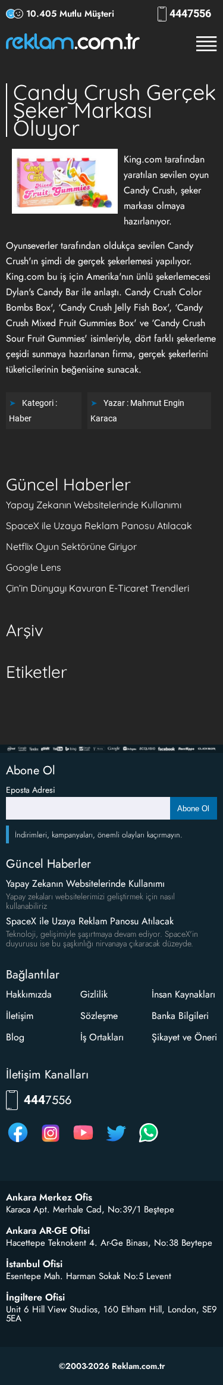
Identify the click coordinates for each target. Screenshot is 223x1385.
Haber (20, 418)
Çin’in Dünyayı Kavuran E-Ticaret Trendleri (97, 588)
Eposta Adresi (30, 790)
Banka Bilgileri (180, 1016)
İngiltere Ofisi (35, 1297)
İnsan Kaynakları (183, 994)
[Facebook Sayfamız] (18, 1142)
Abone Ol (193, 808)
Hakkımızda (29, 994)
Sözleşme (99, 1016)
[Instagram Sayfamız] (50, 1142)
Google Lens (33, 567)
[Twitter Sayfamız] (116, 1142)
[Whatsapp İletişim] (149, 1142)
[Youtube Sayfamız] (83, 1142)
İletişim (19, 1016)
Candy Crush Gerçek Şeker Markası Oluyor (114, 110)
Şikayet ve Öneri (184, 1037)
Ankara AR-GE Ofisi (48, 1231)
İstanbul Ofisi (34, 1264)
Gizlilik (94, 994)
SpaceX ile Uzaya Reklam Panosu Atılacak (99, 526)
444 (190, 13)
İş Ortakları (102, 1037)
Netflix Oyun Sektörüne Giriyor (71, 546)
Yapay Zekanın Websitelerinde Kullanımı (93, 505)
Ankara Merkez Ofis (49, 1197)
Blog (15, 1037)
